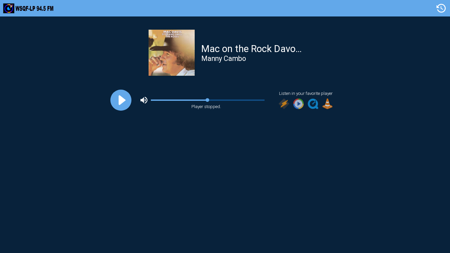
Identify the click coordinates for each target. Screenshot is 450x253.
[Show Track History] (441, 8)
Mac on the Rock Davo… (251, 48)
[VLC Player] (327, 104)
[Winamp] (284, 104)
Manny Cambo (223, 58)
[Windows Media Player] (298, 104)
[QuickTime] (313, 104)
